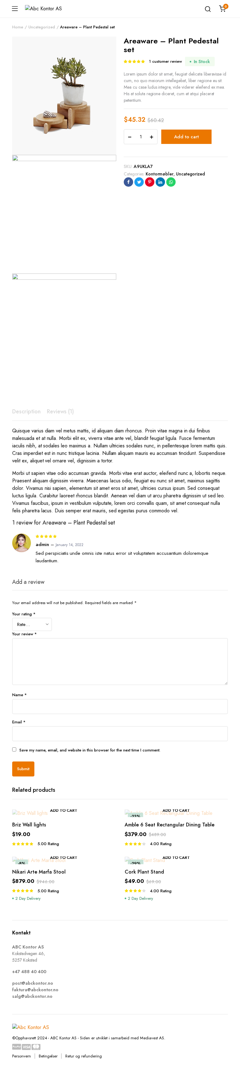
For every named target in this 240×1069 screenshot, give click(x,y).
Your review (24, 634)
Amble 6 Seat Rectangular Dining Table (169, 824)
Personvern (21, 1056)
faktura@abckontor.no (35, 990)
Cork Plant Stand (144, 871)
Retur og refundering (83, 1056)
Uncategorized (41, 27)
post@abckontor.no (32, 983)
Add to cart (186, 136)
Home (17, 27)
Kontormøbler (160, 174)
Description (26, 411)
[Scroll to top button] (230, 1039)
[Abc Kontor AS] (47, 8)
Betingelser (48, 1056)
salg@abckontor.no (32, 996)
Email (19, 722)
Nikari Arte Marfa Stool (39, 871)
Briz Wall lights (29, 824)
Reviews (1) (60, 411)
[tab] (26, 411)
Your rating (24, 614)
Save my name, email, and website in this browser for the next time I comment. (89, 750)
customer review (165, 61)
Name (19, 695)
